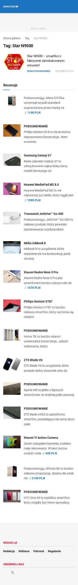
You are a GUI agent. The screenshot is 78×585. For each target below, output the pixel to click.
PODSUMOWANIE (36, 126)
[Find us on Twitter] (13, 572)
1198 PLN (34, 112)
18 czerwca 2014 (64, 71)
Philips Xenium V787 (38, 301)
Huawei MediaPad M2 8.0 (41, 184)
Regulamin (54, 551)
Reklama (24, 551)
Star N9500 (40, 38)
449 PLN (51, 453)
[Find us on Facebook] (4, 572)
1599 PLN (34, 200)
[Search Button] (73, 6)
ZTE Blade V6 (33, 360)
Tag (27, 38)
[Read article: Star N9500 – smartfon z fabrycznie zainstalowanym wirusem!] (14, 62)
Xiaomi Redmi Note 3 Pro (41, 272)
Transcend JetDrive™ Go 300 (43, 213)
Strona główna (11, 38)
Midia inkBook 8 (35, 243)
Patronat (38, 551)
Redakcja (9, 551)
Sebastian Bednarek (38, 71)
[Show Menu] (65, 6)
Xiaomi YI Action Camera (41, 437)
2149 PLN (38, 478)
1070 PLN (34, 287)
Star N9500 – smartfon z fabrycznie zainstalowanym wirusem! (46, 60)
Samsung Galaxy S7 (37, 155)
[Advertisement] (39, 18)
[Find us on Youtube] (20, 572)
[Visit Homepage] (10, 6)
